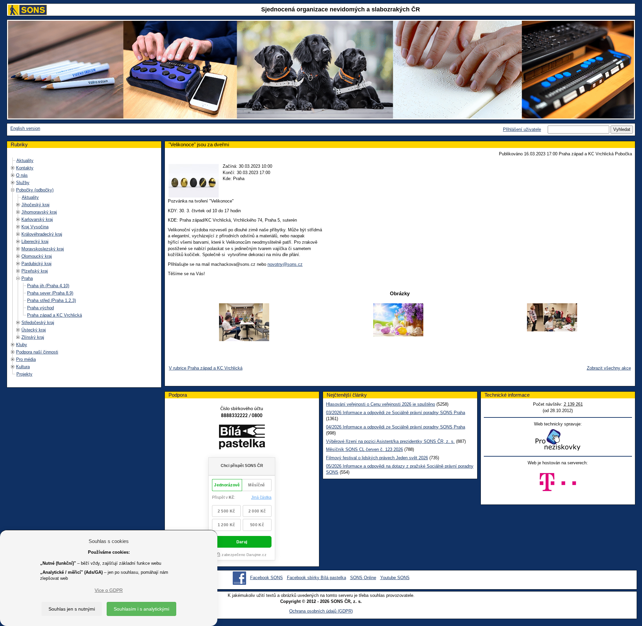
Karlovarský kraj (37, 219)
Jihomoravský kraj (39, 212)
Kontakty (24, 167)
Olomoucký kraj (36, 256)
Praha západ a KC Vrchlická (54, 315)
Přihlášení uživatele (522, 129)
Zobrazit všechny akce (609, 368)
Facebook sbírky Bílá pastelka (316, 577)
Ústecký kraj (33, 329)
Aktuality (24, 160)
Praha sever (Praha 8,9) (50, 293)
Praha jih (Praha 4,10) (48, 285)
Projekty (24, 374)
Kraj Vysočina (34, 226)
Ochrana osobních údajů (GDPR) (321, 611)
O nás (22, 175)
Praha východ (40, 307)
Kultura (23, 366)
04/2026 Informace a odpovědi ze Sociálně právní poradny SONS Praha (395, 426)
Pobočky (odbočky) (35, 189)
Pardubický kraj (36, 263)
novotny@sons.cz (285, 264)
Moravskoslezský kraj (42, 248)
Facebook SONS (266, 577)
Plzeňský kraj (34, 270)
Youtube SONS (395, 577)
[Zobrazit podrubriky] (12, 167)
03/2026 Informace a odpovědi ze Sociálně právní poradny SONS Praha (395, 412)
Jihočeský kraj (35, 204)
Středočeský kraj (37, 322)
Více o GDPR (109, 590)
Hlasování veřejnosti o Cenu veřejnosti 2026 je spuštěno (380, 404)
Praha (27, 278)
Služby (22, 182)
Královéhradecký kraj (41, 234)
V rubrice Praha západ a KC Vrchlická (205, 368)
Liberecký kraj (34, 241)
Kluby (21, 344)
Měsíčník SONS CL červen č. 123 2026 (364, 449)
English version (25, 128)
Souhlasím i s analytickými (141, 609)
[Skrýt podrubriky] (12, 189)
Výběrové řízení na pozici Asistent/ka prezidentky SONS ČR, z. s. (390, 441)
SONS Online (363, 577)
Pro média (26, 359)
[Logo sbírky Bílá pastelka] (242, 438)
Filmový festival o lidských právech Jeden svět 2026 (377, 457)
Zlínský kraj (32, 337)
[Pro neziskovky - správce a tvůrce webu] (558, 439)
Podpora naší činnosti (37, 352)
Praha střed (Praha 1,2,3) (51, 300)
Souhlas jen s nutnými (71, 609)
